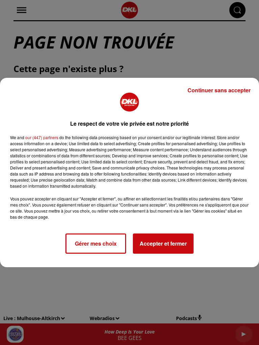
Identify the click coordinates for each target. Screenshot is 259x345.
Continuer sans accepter (219, 90)
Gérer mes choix (96, 243)
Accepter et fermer (163, 243)
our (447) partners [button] (41, 137)
